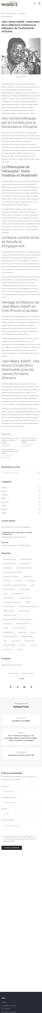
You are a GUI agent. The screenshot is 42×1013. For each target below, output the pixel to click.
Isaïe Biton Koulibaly (9, 589)
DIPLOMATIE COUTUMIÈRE (21, 721)
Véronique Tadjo (8, 649)
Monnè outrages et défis (23, 623)
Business (4, 491)
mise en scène (7, 623)
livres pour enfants (24, 611)
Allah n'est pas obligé (9, 563)
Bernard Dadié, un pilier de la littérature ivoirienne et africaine (10, 440)
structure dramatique (9, 645)
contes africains (27, 576)
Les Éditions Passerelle (8, 1006)
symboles (22, 645)
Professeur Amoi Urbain (10, 636)
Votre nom (5, 786)
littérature (28, 602)
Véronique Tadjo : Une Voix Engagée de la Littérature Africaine (29, 440)
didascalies (18, 580)
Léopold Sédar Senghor (10, 615)
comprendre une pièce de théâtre (12, 572)
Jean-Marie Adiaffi (24, 589)
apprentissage (7, 568)
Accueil (3, 1002)
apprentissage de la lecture (24, 568)
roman (5, 641)
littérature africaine (8, 606)
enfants (33, 585)
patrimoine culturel (8, 632)
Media (3, 498)
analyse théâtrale (25, 563)
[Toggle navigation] (39, 3)
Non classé (5, 502)
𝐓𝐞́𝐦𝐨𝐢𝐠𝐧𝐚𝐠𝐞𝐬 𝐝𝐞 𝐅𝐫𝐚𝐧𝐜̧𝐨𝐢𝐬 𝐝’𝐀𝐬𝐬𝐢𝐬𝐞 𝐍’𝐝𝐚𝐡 (21, 755)
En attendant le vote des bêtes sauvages (14, 585)
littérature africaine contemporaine (28, 606)
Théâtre (3, 513)
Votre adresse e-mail (8, 797)
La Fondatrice (5, 1008)
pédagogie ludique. (27, 636)
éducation (20, 649)
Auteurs (23, 13)
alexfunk (9, 16)
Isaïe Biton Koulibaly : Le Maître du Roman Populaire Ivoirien (9, 451)
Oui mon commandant (19, 628)
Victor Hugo (33, 645)
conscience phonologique (10, 576)
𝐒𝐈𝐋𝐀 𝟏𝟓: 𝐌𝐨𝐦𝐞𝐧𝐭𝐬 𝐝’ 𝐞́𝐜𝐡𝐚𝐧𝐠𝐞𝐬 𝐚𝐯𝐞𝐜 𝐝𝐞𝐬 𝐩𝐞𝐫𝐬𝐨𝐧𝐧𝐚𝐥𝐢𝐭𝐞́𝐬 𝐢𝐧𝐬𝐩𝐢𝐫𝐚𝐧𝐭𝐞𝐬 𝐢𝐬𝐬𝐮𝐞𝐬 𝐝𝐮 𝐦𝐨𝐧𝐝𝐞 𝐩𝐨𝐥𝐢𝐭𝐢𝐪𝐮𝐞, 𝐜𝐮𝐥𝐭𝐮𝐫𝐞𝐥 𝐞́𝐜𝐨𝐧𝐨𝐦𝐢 (21, 738)
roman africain (16, 641)
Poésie (3, 506)
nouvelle (5, 628)
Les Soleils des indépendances (12, 602)
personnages (22, 632)
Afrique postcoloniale (9, 559)
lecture (5, 593)
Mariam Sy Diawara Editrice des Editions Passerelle (17, 619)
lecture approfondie (17, 593)
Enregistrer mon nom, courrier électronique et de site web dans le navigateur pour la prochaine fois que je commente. (19, 839)
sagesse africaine (29, 641)
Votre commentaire (7, 820)
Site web (4, 809)
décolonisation (30, 580)
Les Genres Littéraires (25, 598)
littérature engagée (8, 611)
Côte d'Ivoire (6, 580)
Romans (4, 509)
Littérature (4, 495)
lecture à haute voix (8, 598)
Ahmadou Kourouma (26, 559)
